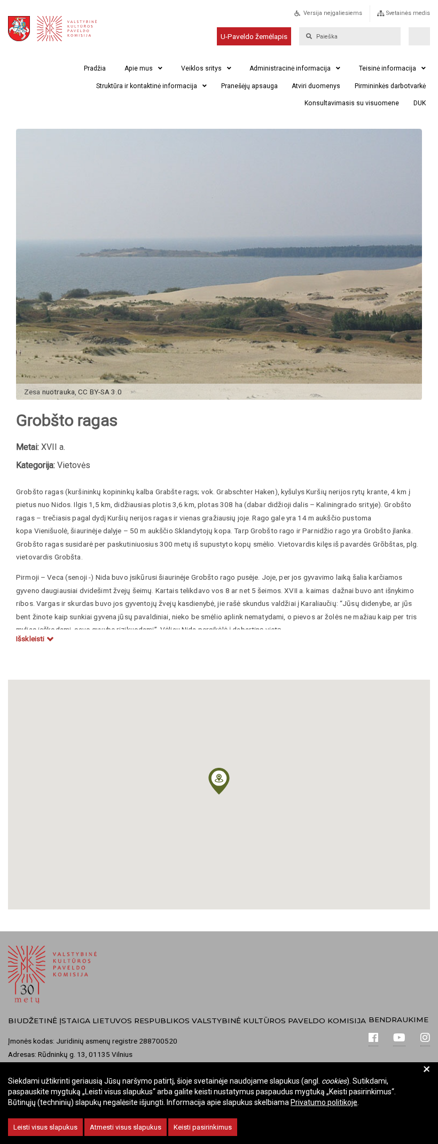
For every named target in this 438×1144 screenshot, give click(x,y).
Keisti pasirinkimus (203, 1127)
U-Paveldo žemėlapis (254, 36)
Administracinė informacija (290, 68)
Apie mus (138, 68)
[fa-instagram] (425, 1038)
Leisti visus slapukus (45, 1127)
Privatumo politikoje (324, 1102)
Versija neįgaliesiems (332, 13)
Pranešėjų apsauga (249, 86)
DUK (419, 103)
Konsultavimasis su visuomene (351, 103)
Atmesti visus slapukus (125, 1127)
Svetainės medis (408, 13)
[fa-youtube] (399, 1038)
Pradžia (95, 68)
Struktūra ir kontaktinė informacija (146, 86)
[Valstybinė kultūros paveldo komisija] (63, 28)
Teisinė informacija (387, 68)
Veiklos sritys (201, 68)
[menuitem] (339, 16)
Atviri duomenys (316, 86)
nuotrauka (58, 391)
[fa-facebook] (373, 1038)
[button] (219, 781)
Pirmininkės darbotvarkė (390, 86)
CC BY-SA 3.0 (100, 391)
